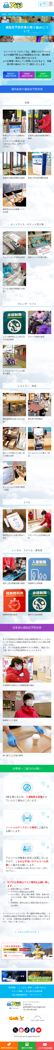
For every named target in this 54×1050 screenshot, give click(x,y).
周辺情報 (12, 987)
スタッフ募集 (17, 991)
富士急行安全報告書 (34, 991)
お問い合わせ (40, 987)
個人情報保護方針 (20, 995)
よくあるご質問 (25, 987)
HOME (4, 14)
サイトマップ (35, 995)
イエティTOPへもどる (27, 932)
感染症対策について (45, 4)
